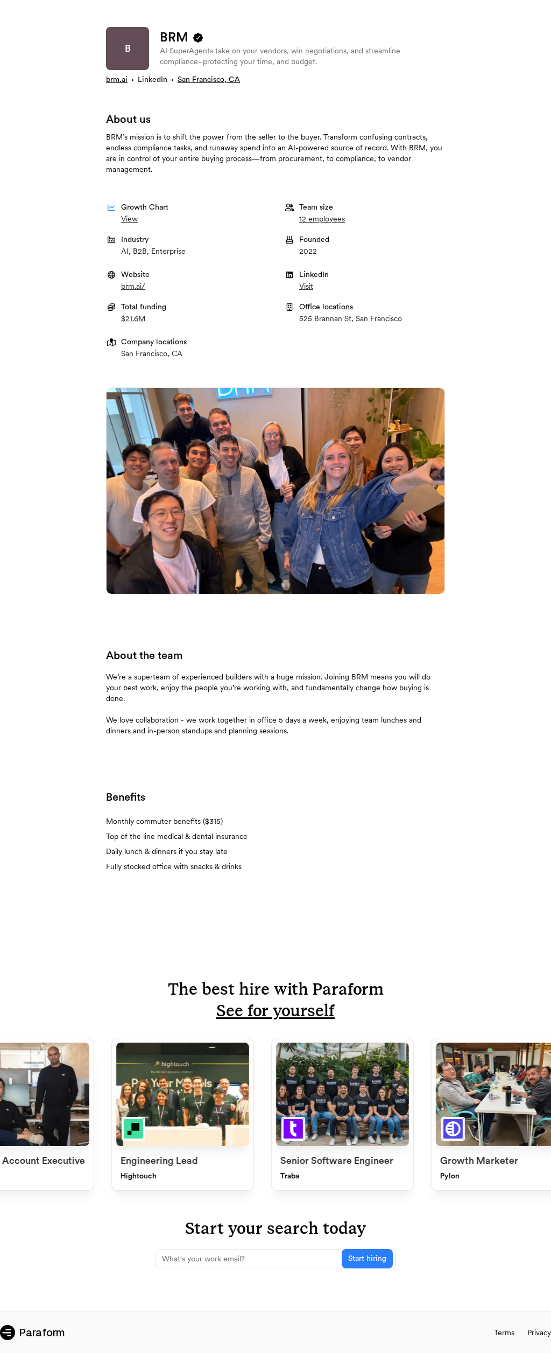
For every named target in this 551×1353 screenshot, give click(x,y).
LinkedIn (152, 80)
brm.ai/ (133, 286)
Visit (306, 286)
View (129, 218)
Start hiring (367, 1258)
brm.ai (117, 80)
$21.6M (133, 318)
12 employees (322, 218)
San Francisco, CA (209, 80)
